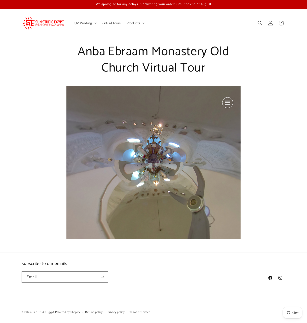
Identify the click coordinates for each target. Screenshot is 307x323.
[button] (85, 23)
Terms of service (140, 311)
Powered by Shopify (68, 312)
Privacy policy (116, 311)
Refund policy (94, 311)
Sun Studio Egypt (43, 312)
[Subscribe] (102, 277)
